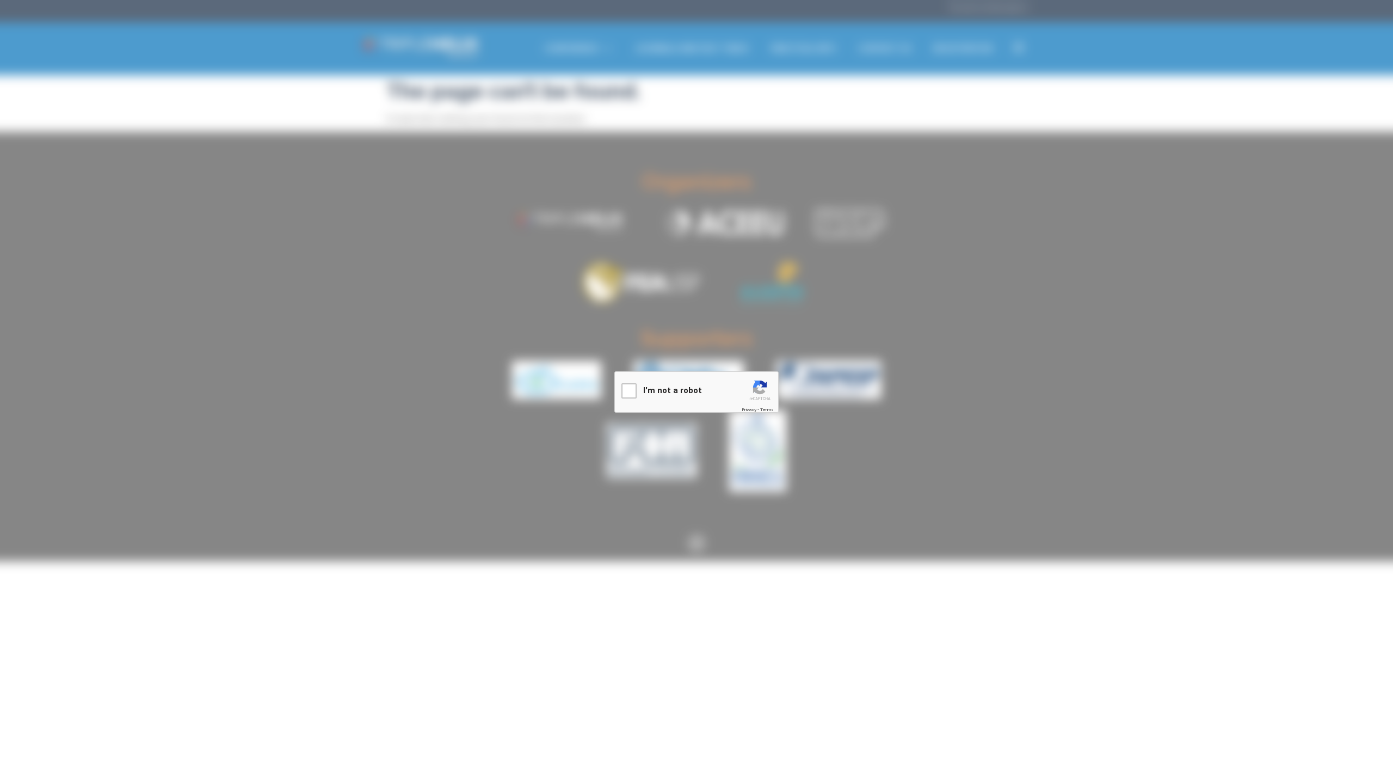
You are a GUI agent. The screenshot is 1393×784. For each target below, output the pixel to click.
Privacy (749, 409)
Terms (767, 409)
